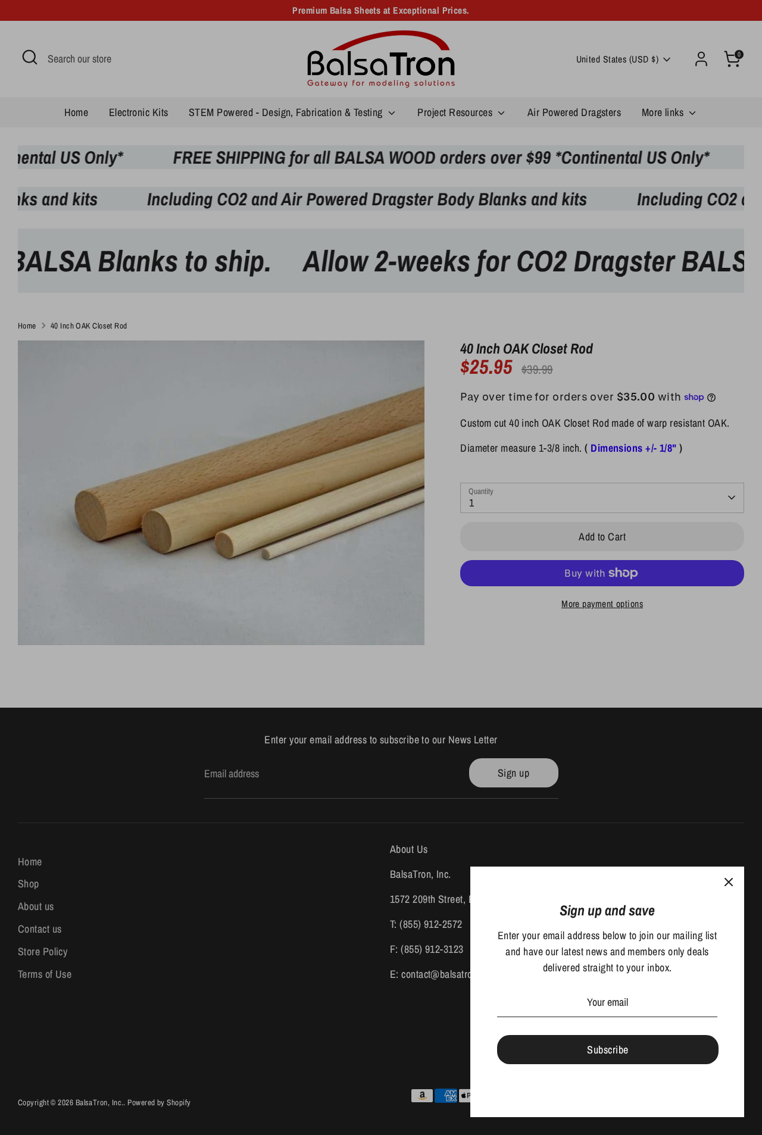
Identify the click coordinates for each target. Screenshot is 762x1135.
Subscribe (607, 1049)
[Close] (729, 882)
